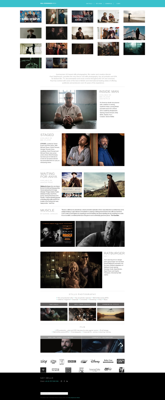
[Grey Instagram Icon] (61, 381)
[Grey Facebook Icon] (64, 381)
